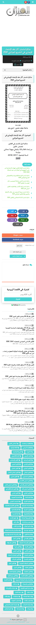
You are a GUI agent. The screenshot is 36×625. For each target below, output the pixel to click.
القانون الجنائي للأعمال (13, 472)
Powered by (23, 305)
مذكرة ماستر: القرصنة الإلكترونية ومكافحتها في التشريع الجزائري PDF (17, 177)
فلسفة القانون (27, 534)
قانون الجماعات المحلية (13, 555)
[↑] (18, 615)
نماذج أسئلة (19, 609)
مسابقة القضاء (18, 592)
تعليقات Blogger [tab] (18, 235)
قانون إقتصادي (27, 539)
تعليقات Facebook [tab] (18, 240)
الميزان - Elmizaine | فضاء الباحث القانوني (18, 622)
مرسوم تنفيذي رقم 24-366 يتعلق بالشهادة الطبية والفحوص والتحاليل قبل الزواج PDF (20, 412)
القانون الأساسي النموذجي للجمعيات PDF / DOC (20, 341)
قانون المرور (17, 567)
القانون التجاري (27, 468)
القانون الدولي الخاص (10, 485)
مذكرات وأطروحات (16, 61)
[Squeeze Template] (25, 619)
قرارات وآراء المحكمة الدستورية (23, 580)
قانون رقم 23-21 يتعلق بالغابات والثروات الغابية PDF (19, 365)
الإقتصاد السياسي (27, 448)
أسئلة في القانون (13, 443)
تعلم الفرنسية (15, 514)
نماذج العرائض (8, 609)
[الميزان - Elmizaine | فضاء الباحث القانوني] (18, 11)
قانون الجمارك (27, 555)
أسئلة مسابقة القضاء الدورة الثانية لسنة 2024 (21, 388)
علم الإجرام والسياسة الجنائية (12, 530)
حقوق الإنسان (13, 518)
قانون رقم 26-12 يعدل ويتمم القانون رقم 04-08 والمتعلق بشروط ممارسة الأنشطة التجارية (20, 425)
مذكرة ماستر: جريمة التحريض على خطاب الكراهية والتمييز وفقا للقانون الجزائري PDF (17, 193)
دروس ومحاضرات (26, 522)
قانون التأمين (28, 551)
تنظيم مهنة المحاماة (26, 518)
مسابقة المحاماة (27, 596)
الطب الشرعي (27, 456)
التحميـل (18, 158)
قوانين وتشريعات (27, 584)
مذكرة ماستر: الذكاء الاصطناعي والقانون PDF (18, 198)
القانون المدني (15, 493)
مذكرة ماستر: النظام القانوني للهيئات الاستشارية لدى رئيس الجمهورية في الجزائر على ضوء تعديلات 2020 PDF (17, 170)
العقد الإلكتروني (15, 456)
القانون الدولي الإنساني (25, 485)
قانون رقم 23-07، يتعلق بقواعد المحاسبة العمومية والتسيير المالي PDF (20, 329)
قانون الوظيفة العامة (14, 572)
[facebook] (28, 2)
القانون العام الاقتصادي (11, 489)
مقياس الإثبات (27, 601)
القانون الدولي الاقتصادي (25, 481)
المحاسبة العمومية (16, 497)
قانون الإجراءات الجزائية (25, 543)
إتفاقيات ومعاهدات (26, 443)
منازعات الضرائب (27, 605)
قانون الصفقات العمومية (25, 563)
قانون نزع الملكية (12, 576)
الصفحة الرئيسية (26, 61)
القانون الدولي (14, 477)
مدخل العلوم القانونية (26, 588)
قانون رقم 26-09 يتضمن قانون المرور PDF (22, 316)
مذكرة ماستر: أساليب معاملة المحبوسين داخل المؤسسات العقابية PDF (18, 182)
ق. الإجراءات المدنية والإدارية (12, 534)
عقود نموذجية (27, 530)
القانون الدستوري (27, 477)
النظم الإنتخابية (15, 510)
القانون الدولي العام (26, 489)
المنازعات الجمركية (26, 505)
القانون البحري (15, 464)
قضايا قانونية (7, 580)
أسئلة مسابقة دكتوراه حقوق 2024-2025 (22, 399)
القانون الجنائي (27, 472)
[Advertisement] (18, 32)
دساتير (15, 522)
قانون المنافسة (27, 572)
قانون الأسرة (28, 547)
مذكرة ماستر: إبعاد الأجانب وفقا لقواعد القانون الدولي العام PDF (18, 188)
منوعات (29, 609)
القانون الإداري (27, 464)
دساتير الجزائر (27, 526)
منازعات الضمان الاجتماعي (11, 605)
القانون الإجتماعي (14, 460)
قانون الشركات (15, 559)
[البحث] (3, 2)
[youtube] (25, 2)
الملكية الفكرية (27, 501)
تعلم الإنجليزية (27, 514)
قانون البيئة (17, 547)
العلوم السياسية (27, 460)
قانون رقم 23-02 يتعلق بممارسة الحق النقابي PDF (19, 376)
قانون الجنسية (27, 559)
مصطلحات (15, 596)
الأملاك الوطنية (14, 448)
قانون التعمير (16, 551)
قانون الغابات (28, 567)
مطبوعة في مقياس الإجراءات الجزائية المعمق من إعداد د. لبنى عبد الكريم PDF (18, 352)
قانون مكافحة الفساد (26, 576)
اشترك (18, 299)
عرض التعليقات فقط (17, 252)
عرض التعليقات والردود (17, 256)
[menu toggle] (32, 2)
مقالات (6, 596)
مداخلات (15, 584)
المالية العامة (28, 497)
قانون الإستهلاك (10, 543)
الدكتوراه (29, 452)
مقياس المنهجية (15, 601)
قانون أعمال (16, 539)
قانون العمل (11, 563)
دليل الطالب (16, 526)
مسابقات (29, 592)
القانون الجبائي (15, 468)
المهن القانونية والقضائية (11, 505)
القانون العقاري (27, 493)
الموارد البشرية (27, 510)
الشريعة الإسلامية (17, 452)
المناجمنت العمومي (14, 501)
